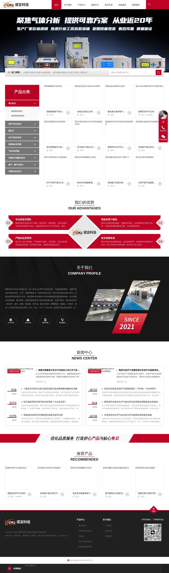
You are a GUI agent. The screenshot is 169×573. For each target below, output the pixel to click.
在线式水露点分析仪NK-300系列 (86, 111)
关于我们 (68, 5)
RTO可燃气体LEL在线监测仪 (56, 183)
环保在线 (17, 536)
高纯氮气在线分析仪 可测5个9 (117, 183)
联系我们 (136, 5)
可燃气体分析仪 (15, 171)
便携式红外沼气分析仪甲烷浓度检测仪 (117, 147)
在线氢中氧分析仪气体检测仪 (148, 147)
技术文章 (109, 5)
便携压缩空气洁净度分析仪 (148, 111)
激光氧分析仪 (16, 111)
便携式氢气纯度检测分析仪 (148, 493)
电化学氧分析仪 (17, 116)
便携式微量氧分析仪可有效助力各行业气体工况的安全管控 (59, 370)
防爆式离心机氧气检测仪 (115, 493)
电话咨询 (163, 131)
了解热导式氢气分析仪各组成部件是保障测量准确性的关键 (50, 389)
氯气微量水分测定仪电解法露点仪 (82, 493)
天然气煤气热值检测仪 (148, 183)
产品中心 (82, 5)
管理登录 (25, 536)
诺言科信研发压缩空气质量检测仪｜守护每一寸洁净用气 (130, 389)
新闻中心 (95, 5)
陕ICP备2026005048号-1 (47, 536)
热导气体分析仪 (15, 124)
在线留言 (122, 5)
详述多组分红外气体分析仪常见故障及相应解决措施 (128, 415)
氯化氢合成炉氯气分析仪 (117, 111)
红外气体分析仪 (15, 137)
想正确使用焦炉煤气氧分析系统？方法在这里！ (45, 402)
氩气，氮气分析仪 (16, 165)
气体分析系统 (14, 151)
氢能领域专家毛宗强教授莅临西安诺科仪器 (43, 415)
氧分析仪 (12, 103)
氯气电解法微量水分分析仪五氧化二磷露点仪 (70, 72)
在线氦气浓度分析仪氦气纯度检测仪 (37, 72)
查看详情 (39, 382)
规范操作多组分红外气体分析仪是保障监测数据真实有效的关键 (133, 402)
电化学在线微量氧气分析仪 (86, 183)
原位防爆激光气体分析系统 (56, 147)
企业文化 (108, 531)
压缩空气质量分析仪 (17, 158)
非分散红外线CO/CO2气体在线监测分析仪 (86, 147)
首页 (56, 5)
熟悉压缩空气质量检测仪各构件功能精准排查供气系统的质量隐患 (140, 370)
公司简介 (108, 526)
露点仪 (11, 131)
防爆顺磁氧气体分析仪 (56, 111)
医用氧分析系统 (15, 144)
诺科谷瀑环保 (30, 565)
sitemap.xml (63, 536)
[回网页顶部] (163, 122)
